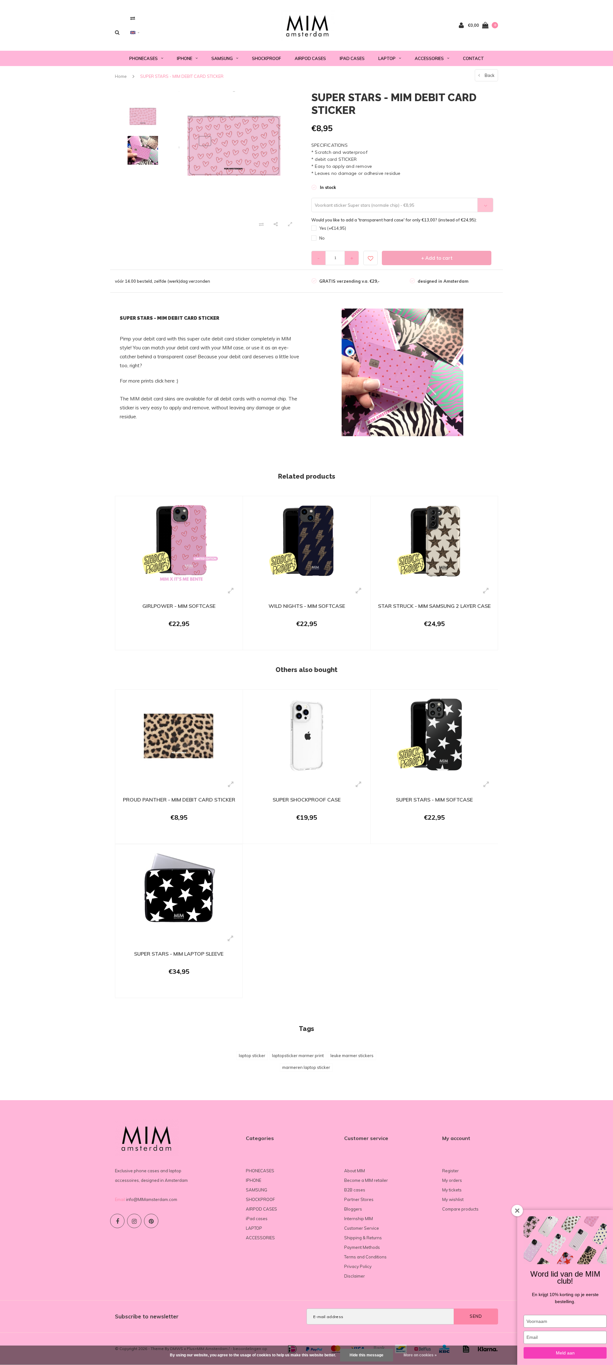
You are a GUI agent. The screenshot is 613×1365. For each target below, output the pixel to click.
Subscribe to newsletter (146, 1316)
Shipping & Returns (363, 1237)
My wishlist (453, 1199)
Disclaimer (354, 1276)
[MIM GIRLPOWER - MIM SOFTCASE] (179, 541)
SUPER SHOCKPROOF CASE (307, 799)
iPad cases (352, 58)
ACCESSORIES (429, 58)
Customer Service (361, 1228)
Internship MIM (358, 1218)
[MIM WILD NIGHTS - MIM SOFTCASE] (307, 541)
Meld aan (565, 1352)
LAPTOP (387, 58)
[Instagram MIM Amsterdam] (134, 1221)
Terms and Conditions (365, 1256)
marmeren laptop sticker (306, 1067)
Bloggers (353, 1209)
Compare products (460, 1209)
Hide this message (366, 1355)
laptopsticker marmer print (298, 1055)
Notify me (175, 989)
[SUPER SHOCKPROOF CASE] (307, 735)
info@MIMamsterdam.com (151, 1199)
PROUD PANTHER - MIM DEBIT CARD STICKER (179, 799)
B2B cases (354, 1189)
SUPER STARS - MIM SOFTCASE (434, 799)
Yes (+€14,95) (332, 228)
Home (121, 76)
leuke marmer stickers (352, 1055)
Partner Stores (359, 1199)
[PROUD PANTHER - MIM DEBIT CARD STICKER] (179, 735)
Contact (473, 58)
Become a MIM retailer (366, 1180)
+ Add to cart (436, 258)
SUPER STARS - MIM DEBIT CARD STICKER (181, 76)
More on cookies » (420, 1355)
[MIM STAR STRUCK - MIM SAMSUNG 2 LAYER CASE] (434, 541)
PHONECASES (143, 58)
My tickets (452, 1189)
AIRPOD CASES (310, 58)
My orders (452, 1180)
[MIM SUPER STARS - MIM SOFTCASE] (434, 735)
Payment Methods (362, 1247)
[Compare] (132, 18)
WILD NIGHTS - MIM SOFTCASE (307, 606)
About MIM (354, 1170)
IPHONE (184, 58)
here (170, 381)
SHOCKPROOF (266, 58)
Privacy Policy (358, 1266)
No (322, 238)
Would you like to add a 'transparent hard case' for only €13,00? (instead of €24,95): (394, 219)
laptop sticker (252, 1055)
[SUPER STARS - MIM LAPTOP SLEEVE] (179, 889)
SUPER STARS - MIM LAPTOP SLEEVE (178, 954)
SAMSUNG (222, 58)
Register (450, 1170)
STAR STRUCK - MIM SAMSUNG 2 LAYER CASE (434, 606)
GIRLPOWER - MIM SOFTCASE (179, 606)
